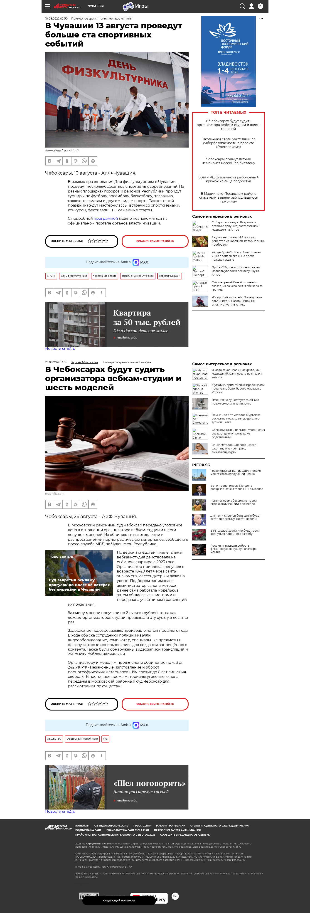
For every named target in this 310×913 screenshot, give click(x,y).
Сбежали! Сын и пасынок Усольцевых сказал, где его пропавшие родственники (238, 433)
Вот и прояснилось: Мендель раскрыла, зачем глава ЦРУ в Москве (236, 487)
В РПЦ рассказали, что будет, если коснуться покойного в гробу (235, 532)
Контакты (82, 825)
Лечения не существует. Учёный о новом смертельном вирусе (235, 401)
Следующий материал (119, 900)
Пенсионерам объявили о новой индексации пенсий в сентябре (233, 502)
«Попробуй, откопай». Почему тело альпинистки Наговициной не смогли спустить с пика (237, 301)
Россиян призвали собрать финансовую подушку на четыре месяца (233, 549)
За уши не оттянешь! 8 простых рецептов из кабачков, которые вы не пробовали (238, 241)
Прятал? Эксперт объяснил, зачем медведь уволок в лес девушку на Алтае (236, 271)
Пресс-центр (142, 825)
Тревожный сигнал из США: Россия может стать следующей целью (235, 472)
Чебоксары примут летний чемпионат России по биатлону (228, 161)
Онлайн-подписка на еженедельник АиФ (219, 825)
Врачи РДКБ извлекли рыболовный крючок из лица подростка (228, 179)
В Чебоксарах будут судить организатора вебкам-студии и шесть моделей (228, 125)
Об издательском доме (111, 825)
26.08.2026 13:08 (56, 362)
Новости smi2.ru (60, 348)
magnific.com (54, 493)
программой (106, 218)
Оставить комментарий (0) (155, 241)
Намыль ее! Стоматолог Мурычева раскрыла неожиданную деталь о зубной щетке (236, 418)
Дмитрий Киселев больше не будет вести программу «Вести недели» (235, 517)
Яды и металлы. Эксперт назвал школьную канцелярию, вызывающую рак (234, 448)
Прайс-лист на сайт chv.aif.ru (127, 830)
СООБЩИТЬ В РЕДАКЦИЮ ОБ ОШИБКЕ (185, 834)
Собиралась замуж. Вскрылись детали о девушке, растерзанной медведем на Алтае (235, 226)
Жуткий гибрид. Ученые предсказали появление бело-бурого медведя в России (238, 388)
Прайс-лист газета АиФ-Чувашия (177, 830)
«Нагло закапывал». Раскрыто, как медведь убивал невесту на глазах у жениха (237, 373)
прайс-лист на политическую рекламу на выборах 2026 (115, 834)
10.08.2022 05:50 (56, 18)
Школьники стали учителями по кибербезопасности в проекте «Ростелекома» (229, 143)
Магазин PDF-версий (170, 825)
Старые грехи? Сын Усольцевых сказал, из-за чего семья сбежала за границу (237, 286)
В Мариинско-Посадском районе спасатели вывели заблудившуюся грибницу (228, 197)
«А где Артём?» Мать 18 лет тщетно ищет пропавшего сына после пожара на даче (236, 256)
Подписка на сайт (88, 830)
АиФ (76, 150)
